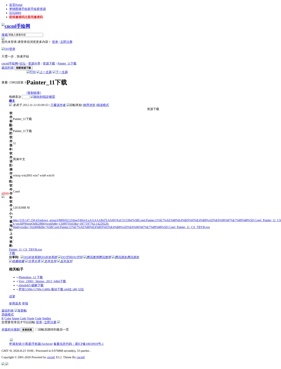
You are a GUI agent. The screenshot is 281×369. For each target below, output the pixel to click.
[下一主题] (60, 72)
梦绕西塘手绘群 (27, 9)
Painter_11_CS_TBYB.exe (25, 249)
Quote (30, 318)
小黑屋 (26, 343)
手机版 (36, 343)
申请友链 (15, 343)
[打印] (31, 72)
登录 (55, 41)
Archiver (46, 343)
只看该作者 (58, 105)
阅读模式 (103, 105)
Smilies (46, 318)
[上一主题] (44, 72)
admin (5, 193)
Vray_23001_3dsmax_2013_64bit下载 (42, 281)
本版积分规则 (11, 329)
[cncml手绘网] (16, 26)
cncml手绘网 (10, 63)
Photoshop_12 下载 (31, 277)
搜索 (5, 34)
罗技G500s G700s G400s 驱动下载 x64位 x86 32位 (51, 289)
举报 (25, 303)
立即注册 (66, 41)
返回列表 (8, 67)
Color (7, 318)
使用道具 (15, 303)
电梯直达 (15, 96)
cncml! (51, 357)
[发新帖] (21, 310)
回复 (12, 296)
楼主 (12, 100)
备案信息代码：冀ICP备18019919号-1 (79, 343)
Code (38, 318)
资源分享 (34, 63)
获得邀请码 (26, 17)
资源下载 (49, 63)
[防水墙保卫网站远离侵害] (11, 340)
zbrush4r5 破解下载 (31, 285)
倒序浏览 (89, 105)
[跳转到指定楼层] (43, 96)
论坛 (15, 13)
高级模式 (8, 314)
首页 (15, 5)
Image (15, 318)
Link (23, 318)
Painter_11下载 (67, 63)
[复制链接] (34, 92)
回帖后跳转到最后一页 (53, 329)
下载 (12, 253)
